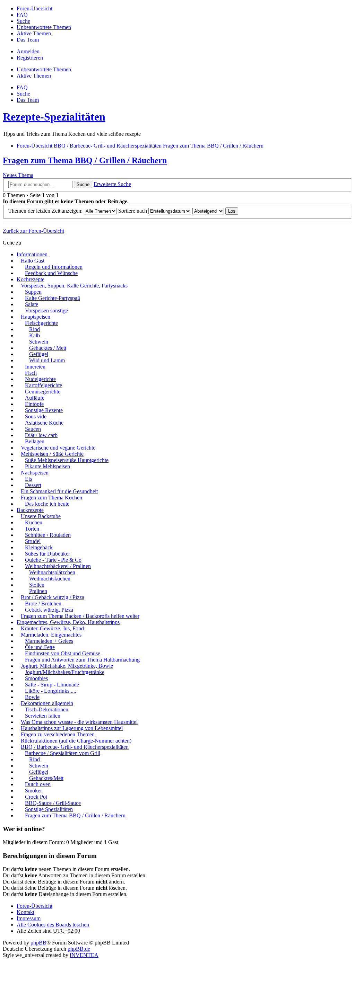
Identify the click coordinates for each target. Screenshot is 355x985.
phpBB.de (79, 949)
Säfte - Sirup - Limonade (52, 684)
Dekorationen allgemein (47, 703)
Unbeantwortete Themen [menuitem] (44, 27)
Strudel (33, 541)
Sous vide (35, 416)
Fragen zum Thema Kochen (51, 497)
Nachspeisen (35, 473)
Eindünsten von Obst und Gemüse (62, 653)
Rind (34, 329)
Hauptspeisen (35, 317)
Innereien (35, 367)
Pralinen (38, 591)
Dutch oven (38, 784)
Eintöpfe (34, 404)
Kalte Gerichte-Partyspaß (52, 298)
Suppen (33, 292)
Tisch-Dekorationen (46, 709)
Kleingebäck (39, 547)
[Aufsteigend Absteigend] (208, 211)
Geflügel (38, 354)
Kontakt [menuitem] (25, 912)
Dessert (33, 485)
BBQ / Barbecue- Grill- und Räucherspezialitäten (75, 747)
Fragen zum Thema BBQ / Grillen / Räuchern (85, 160)
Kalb (34, 335)
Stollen (36, 585)
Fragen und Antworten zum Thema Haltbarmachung (82, 660)
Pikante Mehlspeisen (47, 466)
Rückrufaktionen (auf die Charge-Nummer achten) (76, 741)
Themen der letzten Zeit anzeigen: (46, 211)
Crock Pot (36, 797)
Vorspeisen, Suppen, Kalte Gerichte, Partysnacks (74, 286)
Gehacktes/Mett (46, 778)
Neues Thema (18, 175)
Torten (32, 529)
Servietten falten (42, 716)
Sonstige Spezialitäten (49, 809)
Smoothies (36, 678)
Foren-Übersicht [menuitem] (34, 8)
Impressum (29, 918)
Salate (31, 304)
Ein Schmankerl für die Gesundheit (59, 491)
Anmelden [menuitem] (28, 51)
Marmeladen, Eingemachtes (51, 635)
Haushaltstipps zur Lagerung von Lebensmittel (72, 728)
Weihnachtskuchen (49, 579)
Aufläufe (34, 398)
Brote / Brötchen (43, 603)
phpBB (38, 943)
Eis (28, 479)
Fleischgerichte (41, 323)
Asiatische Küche (44, 423)
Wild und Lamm (47, 360)
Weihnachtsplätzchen (52, 572)
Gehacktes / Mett (47, 348)
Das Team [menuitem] (28, 40)
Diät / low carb (41, 435)
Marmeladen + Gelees (49, 641)
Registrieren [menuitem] (30, 58)
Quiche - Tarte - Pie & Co (53, 560)
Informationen (32, 254)
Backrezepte (30, 510)
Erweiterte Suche (112, 184)
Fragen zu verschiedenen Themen (58, 734)
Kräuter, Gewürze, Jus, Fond (52, 628)
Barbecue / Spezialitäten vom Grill (62, 753)
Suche (83, 184)
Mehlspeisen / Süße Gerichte (52, 454)
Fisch (31, 373)
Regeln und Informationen (54, 267)
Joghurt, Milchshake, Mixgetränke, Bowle (67, 666)
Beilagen (34, 441)
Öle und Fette (40, 647)
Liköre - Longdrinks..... (50, 691)
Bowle (32, 697)
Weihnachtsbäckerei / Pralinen (58, 566)
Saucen (33, 429)
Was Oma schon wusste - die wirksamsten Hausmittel (79, 722)
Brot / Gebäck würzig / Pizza (52, 597)
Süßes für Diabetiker (47, 554)
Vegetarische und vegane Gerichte (58, 448)
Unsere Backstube (41, 516)
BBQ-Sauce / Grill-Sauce (53, 803)
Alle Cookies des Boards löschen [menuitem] (53, 925)
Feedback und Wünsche (51, 273)
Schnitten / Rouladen (48, 535)
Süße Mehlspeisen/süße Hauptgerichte (67, 460)
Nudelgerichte (40, 379)
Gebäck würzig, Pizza (49, 610)
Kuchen (33, 522)
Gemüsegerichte (42, 391)
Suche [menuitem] (23, 21)
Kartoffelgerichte (43, 385)
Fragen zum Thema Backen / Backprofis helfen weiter (80, 616)
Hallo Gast (32, 261)
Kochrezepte (30, 279)
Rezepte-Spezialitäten (54, 116)
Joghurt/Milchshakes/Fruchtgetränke (64, 672)
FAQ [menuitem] (22, 15)
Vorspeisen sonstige (46, 310)
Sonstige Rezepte (44, 410)
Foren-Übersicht (34, 906)
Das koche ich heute (47, 504)
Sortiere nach (133, 211)
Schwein (38, 342)
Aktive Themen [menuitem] (34, 33)
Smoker (33, 790)
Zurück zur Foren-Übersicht (33, 231)
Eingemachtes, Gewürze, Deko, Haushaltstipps (68, 622)
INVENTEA (84, 955)
